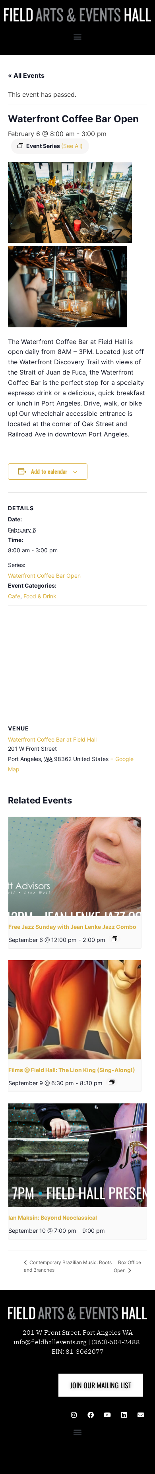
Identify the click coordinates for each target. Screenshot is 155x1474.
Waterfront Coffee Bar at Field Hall (52, 739)
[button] (77, 36)
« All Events (26, 75)
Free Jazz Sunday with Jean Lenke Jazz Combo (72, 926)
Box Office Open (127, 1266)
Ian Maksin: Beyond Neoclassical (52, 1217)
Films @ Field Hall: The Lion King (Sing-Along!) (71, 1070)
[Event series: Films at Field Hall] (111, 1082)
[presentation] (74, 867)
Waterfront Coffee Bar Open (44, 575)
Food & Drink (39, 596)
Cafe (14, 596)
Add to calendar (49, 471)
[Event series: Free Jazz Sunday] (114, 938)
